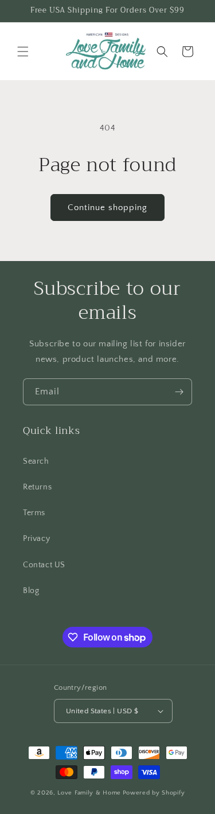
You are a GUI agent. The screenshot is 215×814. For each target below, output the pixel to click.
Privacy (36, 538)
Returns (37, 487)
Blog (31, 590)
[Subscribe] (178, 391)
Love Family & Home (89, 792)
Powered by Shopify (154, 792)
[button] (23, 51)
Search (36, 461)
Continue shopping (107, 207)
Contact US (44, 565)
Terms (34, 512)
